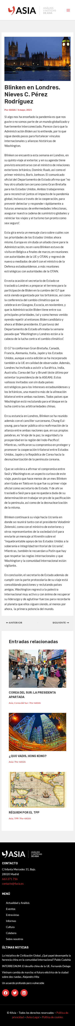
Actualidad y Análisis (18, 902)
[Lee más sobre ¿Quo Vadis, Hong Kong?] (37, 731)
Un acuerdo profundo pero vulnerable (23, 983)
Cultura (10, 927)
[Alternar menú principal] (68, 10)
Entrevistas (12, 915)
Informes (11, 921)
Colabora (11, 933)
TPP (16, 818)
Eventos (10, 909)
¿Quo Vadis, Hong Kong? (28, 756)
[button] (5, 992)
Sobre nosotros (14, 939)
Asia (11, 702)
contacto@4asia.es (13, 883)
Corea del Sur (21, 702)
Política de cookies (52, 1017)
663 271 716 (10, 879)
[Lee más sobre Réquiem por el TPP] (37, 789)
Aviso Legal (33, 1017)
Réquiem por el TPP (24, 812)
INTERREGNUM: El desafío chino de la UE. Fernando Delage (36, 966)
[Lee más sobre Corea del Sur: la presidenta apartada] (37, 668)
